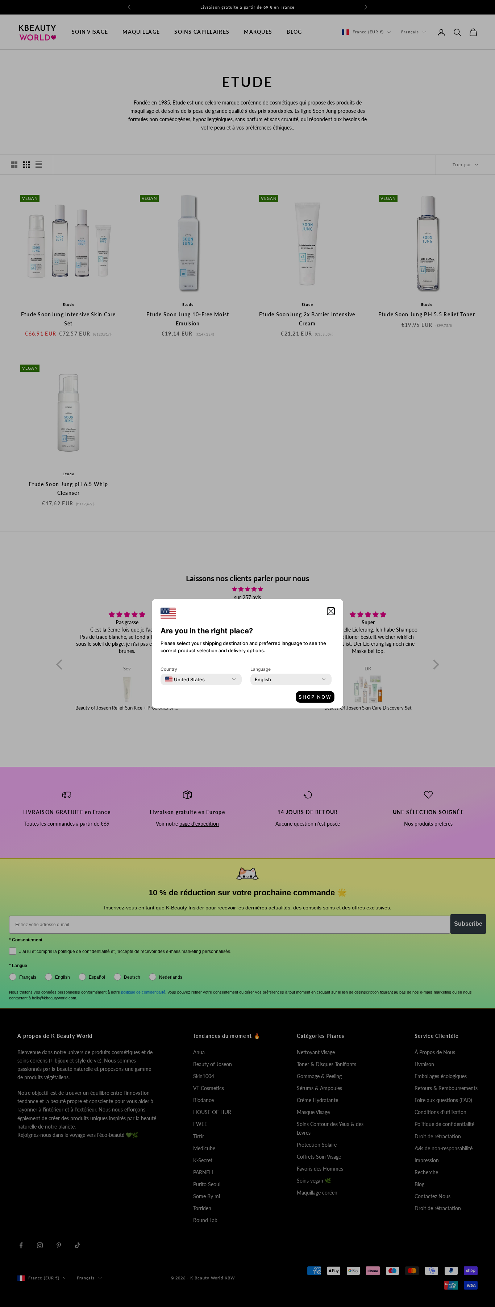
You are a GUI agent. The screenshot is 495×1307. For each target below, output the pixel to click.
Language (260, 669)
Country (169, 669)
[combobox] (185, 679)
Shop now (315, 697)
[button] (330, 611)
